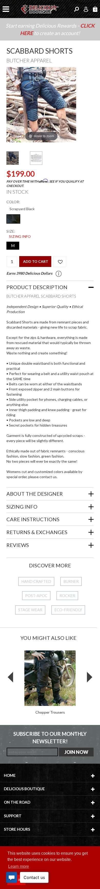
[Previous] (16, 104)
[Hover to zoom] (41, 104)
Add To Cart (35, 261)
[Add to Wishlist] (59, 261)
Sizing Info (20, 236)
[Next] (66, 104)
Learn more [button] (18, 866)
